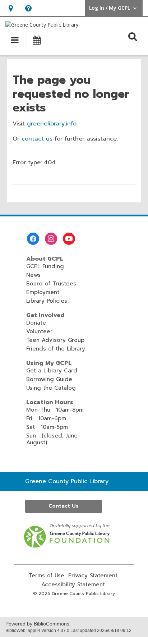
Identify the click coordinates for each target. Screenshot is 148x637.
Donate (36, 323)
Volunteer (39, 331)
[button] (10, 8)
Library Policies (46, 301)
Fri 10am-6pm (46, 418)
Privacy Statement (92, 575)
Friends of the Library (55, 349)
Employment (42, 292)
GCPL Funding (45, 266)
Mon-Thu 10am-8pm (55, 410)
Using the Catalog (51, 388)
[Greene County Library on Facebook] (33, 239)
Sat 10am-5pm (47, 427)
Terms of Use (46, 575)
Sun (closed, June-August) (53, 439)
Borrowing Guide (49, 379)
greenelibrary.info (52, 123)
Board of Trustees (51, 284)
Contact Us (63, 506)
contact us (37, 138)
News (33, 275)
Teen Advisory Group (55, 340)
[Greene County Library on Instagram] (51, 239)
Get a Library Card (51, 371)
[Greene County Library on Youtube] (69, 239)
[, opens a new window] (67, 546)
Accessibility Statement (73, 584)
